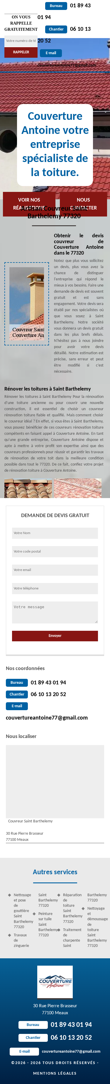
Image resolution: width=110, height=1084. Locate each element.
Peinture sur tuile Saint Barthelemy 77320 (45, 925)
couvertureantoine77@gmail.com (47, 718)
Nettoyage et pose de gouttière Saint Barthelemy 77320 (21, 911)
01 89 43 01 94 (48, 683)
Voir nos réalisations (29, 204)
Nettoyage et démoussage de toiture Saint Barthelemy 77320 (94, 927)
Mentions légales (55, 1073)
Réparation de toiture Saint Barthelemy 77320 (70, 908)
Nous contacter (83, 204)
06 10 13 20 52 (48, 695)
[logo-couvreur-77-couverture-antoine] (55, 983)
